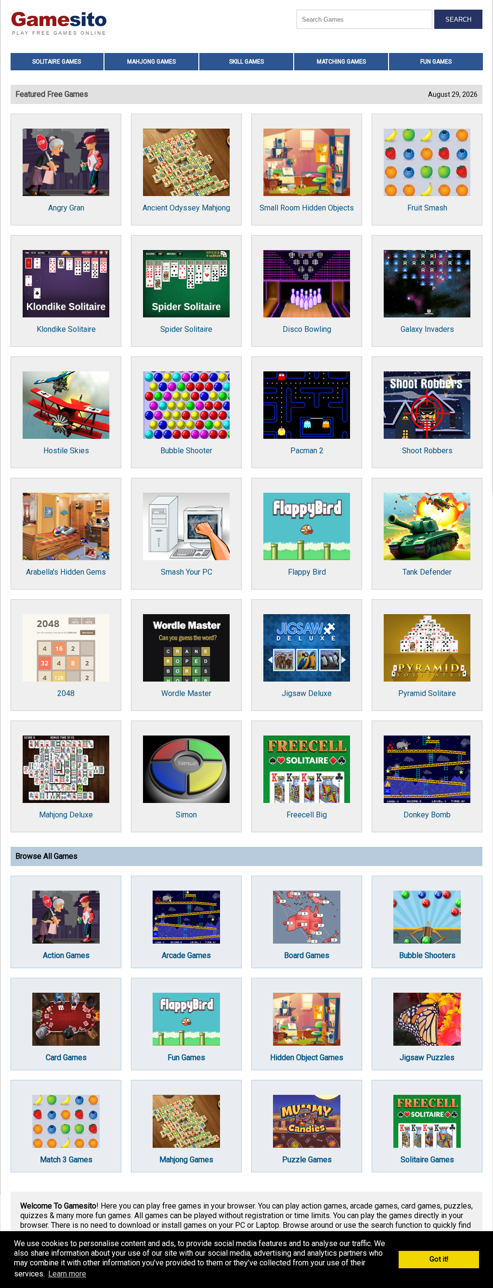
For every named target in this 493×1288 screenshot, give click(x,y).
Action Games (66, 955)
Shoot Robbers (427, 450)
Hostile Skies (66, 450)
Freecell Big (306, 814)
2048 (66, 693)
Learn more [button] (67, 1273)
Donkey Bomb (427, 814)
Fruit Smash (427, 207)
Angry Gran (66, 207)
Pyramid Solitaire (427, 693)
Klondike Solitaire (66, 329)
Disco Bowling (307, 329)
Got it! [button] (438, 1259)
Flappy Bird (307, 572)
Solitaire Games (56, 61)
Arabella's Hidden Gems (66, 572)
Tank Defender (427, 572)
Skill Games (246, 61)
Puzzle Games (307, 1159)
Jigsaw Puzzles (427, 1057)
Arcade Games (186, 955)
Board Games (306, 955)
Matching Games (341, 61)
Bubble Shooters (427, 955)
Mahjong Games (151, 61)
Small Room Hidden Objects (306, 207)
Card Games (66, 1057)
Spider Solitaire (186, 329)
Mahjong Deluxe (66, 814)
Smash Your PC (186, 572)
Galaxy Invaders (427, 329)
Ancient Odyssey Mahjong (186, 207)
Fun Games (436, 61)
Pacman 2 (307, 450)
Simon (186, 814)
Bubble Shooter (186, 450)
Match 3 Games (66, 1159)
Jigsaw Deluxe (307, 693)
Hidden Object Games (306, 1057)
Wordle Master (186, 693)
